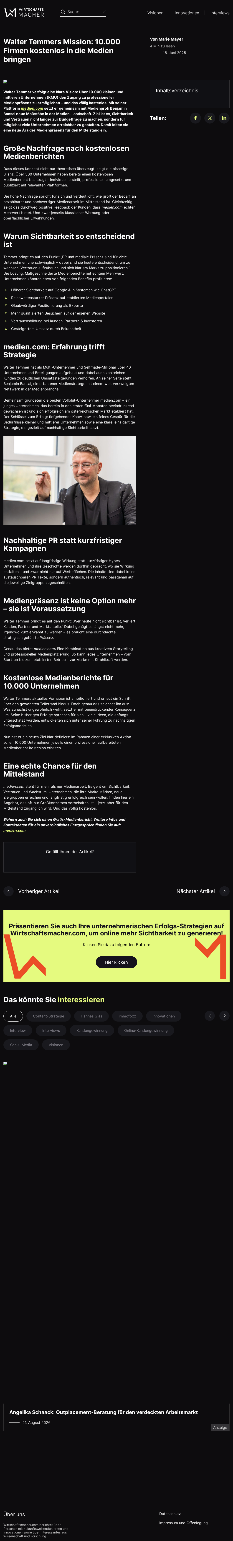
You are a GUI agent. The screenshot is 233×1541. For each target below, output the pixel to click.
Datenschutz (170, 1513)
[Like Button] (13, 861)
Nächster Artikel (196, 891)
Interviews (220, 12)
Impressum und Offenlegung (183, 1522)
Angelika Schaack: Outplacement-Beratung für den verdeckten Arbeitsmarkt (103, 1412)
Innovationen (187, 12)
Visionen (155, 12)
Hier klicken (116, 962)
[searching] (63, 11)
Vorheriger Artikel (38, 891)
